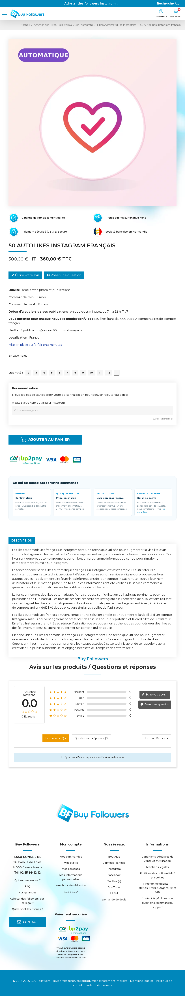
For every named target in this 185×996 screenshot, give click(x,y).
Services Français (114, 862)
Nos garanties (27, 892)
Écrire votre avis (26, 275)
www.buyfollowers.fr (67, 948)
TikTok (114, 893)
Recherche (165, 3)
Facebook (114, 875)
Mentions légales (157, 867)
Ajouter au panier (49, 439)
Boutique (114, 856)
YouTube (114, 887)
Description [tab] (21, 540)
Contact (30, 922)
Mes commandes (71, 856)
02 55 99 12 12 (30, 872)
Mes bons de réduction (71, 885)
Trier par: (150, 738)
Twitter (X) (114, 881)
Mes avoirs (71, 862)
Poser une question (65, 275)
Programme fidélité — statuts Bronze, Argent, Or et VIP (157, 888)
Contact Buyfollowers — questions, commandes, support (157, 903)
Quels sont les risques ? (27, 909)
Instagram (114, 869)
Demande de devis (114, 899)
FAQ (27, 886)
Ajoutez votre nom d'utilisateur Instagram (38, 402)
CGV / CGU (71, 891)
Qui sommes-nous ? (27, 880)
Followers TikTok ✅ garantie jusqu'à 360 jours (100, 3)
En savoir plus (17, 355)
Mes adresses (71, 869)
